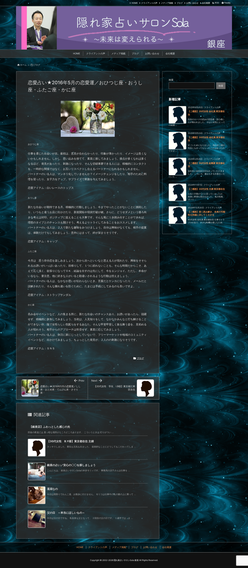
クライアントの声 (149, 3)
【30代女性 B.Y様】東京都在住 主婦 (70, 441)
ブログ (180, 3)
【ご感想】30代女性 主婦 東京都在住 (206, 189)
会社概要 (206, 3)
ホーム (23, 64)
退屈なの (52, 488)
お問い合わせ (192, 3)
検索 (171, 79)
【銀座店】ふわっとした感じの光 (50, 426)
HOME (135, 3)
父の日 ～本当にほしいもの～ (66, 512)
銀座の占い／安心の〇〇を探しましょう (71, 465)
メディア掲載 (167, 3)
